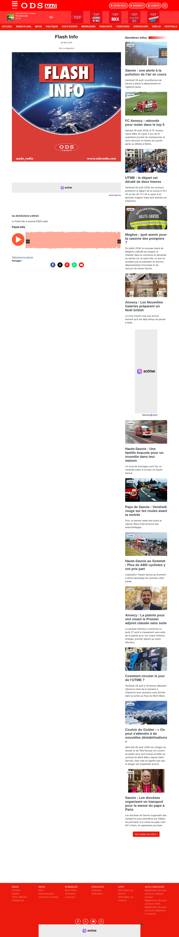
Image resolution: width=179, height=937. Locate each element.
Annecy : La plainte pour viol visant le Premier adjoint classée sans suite (146, 619)
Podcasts (105, 26)
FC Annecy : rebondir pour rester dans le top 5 (144, 122)
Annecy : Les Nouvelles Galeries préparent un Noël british (144, 306)
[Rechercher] (165, 5)
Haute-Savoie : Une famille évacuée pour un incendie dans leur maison (144, 454)
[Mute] (51, 17)
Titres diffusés (19, 897)
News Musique (46, 893)
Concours (122, 26)
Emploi (156, 26)
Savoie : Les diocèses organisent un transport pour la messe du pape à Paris (144, 803)
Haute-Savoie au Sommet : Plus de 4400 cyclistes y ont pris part (145, 565)
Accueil (7, 26)
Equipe (15, 893)
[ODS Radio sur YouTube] (93, 921)
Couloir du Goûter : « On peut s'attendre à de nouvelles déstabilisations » (146, 735)
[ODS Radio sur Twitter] (85, 921)
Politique (52, 26)
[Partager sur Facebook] (52, 266)
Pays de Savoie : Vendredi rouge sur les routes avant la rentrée (146, 511)
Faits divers (69, 26)
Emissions (70, 893)
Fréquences (18, 900)
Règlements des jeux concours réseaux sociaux (156, 893)
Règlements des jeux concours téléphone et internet (156, 910)
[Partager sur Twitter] (59, 266)
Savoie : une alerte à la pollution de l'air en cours (145, 72)
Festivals (171, 26)
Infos (38, 26)
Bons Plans (23, 26)
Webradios (88, 26)
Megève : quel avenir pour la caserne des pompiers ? (146, 238)
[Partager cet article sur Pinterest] (66, 266)
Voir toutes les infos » (146, 834)
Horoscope (140, 26)
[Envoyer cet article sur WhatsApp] (73, 266)
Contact (16, 890)
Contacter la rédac (48, 897)
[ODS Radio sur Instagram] (101, 921)
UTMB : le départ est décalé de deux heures (143, 180)
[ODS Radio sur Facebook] (78, 921)
